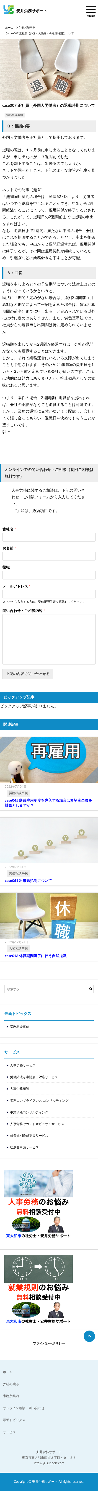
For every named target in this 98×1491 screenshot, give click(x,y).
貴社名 (9, 529)
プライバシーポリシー (49, 1343)
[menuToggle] (91, 9)
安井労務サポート (31, 11)
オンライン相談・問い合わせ (23, 1408)
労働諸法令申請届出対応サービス (34, 1077)
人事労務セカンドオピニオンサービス (37, 1124)
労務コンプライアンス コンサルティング (39, 1100)
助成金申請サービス (24, 1147)
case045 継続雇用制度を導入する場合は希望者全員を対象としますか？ (48, 803)
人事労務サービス (23, 1065)
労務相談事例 (27, 27)
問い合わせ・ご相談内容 (24, 611)
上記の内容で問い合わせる (28, 674)
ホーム (9, 27)
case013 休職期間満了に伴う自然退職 (36, 956)
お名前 (9, 548)
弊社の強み (11, 1384)
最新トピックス (14, 1420)
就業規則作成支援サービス (29, 1135)
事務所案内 (11, 1396)
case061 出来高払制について (28, 881)
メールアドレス (17, 586)
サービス (9, 1432)
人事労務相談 (19, 1089)
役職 (6, 567)
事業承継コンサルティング (29, 1112)
